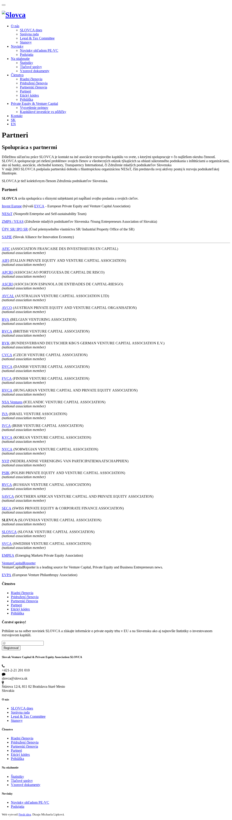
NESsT (7, 214)
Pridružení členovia (34, 83)
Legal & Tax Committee (37, 38)
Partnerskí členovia (33, 87)
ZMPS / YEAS (13, 221)
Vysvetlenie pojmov (34, 108)
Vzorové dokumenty (34, 71)
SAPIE (7, 237)
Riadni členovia (31, 79)
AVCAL (8, 296)
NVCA (7, 449)
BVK (6, 343)
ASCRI (7, 284)
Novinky (17, 46)
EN (13, 124)
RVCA (7, 485)
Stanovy (26, 42)
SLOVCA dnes (31, 30)
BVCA (7, 331)
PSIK (6, 473)
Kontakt (16, 116)
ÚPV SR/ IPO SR (15, 229)
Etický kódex (29, 95)
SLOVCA (9, 532)
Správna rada (29, 34)
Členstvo (17, 75)
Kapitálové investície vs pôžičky (43, 112)
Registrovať (11, 648)
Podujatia (26, 54)
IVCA (6, 426)
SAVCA (8, 496)
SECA (6, 508)
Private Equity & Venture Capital (34, 103)
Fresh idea (25, 814)
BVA (5, 319)
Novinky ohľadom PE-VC (39, 50)
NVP (5, 461)
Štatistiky (26, 63)
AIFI (5, 260)
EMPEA (8, 555)
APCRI (7, 272)
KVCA (7, 437)
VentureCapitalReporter (19, 563)
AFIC (6, 249)
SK (13, 120)
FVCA (7, 378)
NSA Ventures (12, 402)
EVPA (6, 575)
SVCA (7, 544)
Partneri (25, 91)
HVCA (7, 390)
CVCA (7, 355)
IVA (5, 414)
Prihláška (26, 99)
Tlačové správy (31, 67)
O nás (15, 26)
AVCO (7, 308)
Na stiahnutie (20, 59)
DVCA (7, 367)
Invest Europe (12, 206)
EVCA (39, 206)
